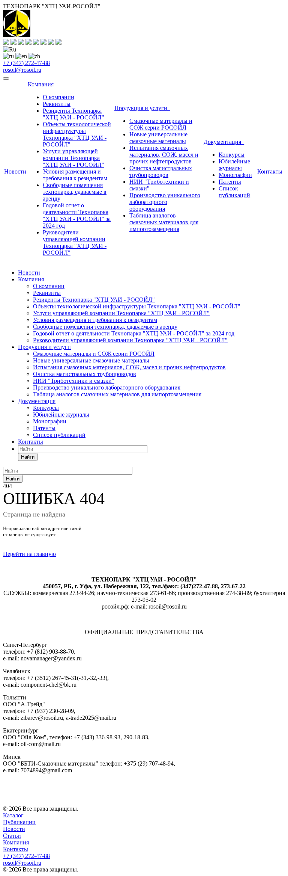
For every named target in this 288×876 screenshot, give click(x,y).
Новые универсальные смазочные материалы (158, 137)
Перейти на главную (29, 554)
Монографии (235, 175)
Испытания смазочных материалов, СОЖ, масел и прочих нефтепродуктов (163, 155)
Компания (42, 84)
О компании (58, 97)
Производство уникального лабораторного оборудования (164, 202)
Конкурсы (231, 154)
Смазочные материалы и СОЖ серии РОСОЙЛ (160, 124)
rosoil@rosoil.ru (22, 69)
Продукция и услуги (142, 108)
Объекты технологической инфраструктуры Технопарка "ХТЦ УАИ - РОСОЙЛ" (77, 134)
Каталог (13, 815)
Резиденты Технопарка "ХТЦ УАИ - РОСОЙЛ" (73, 114)
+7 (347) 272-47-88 (26, 63)
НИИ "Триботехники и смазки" (73, 381)
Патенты (230, 181)
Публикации (19, 822)
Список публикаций (234, 191)
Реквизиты (56, 104)
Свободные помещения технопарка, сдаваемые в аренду (74, 192)
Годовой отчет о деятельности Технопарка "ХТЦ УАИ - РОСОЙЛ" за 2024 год (77, 215)
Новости (15, 171)
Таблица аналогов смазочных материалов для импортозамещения (163, 222)
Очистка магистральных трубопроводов (160, 171)
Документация (224, 142)
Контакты (269, 171)
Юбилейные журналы (234, 164)
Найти (27, 457)
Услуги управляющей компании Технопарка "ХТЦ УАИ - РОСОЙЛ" (73, 158)
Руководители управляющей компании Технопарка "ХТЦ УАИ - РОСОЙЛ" (74, 242)
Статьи (12, 835)
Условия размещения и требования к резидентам (75, 174)
